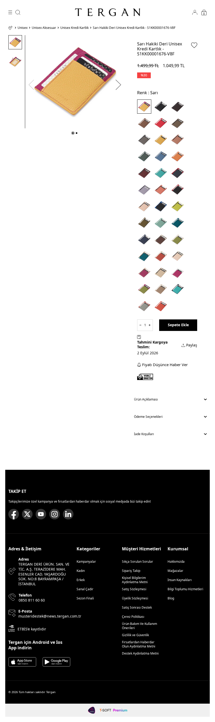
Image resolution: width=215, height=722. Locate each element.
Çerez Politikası (133, 616)
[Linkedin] (68, 514)
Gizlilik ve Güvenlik (135, 635)
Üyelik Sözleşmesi (135, 598)
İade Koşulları (144, 434)
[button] (72, 133)
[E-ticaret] (113, 710)
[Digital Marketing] (92, 710)
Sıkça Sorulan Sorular (137, 561)
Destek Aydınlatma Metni (140, 653)
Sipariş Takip (131, 570)
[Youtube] (41, 514)
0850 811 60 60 (32, 600)
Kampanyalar (86, 561)
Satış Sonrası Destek (137, 607)
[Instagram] (54, 514)
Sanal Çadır (85, 589)
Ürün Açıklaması (146, 399)
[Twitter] (27, 514)
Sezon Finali (85, 598)
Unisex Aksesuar (44, 28)
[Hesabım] (194, 12)
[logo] (107, 12)
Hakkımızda (176, 561)
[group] (74, 81)
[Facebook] (13, 514)
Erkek (81, 580)
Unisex (23, 28)
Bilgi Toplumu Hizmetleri (185, 589)
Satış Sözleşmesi (134, 589)
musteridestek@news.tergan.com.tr (49, 616)
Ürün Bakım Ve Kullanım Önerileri (139, 625)
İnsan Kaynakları (180, 580)
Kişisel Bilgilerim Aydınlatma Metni (135, 580)
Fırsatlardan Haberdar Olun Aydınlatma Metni (138, 644)
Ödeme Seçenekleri (148, 416)
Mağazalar (175, 570)
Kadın (81, 570)
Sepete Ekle (178, 324)
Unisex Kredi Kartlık (74, 28)
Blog (171, 598)
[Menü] (10, 12)
